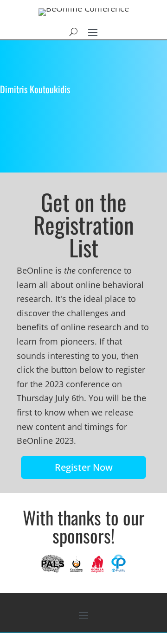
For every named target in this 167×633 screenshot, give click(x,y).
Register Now (84, 467)
